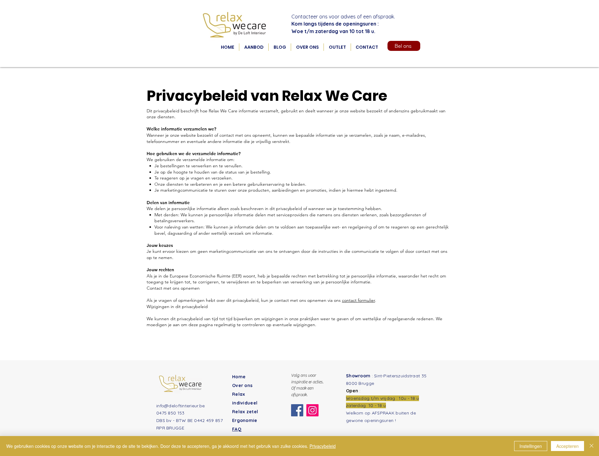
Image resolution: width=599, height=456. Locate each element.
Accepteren (567, 446)
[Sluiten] (591, 446)
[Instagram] (312, 410)
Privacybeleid (322, 446)
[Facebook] (297, 410)
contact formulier (358, 300)
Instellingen (530, 446)
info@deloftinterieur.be (180, 406)
